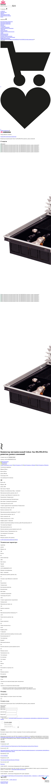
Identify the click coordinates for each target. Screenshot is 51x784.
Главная (2, 136)
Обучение (17, 759)
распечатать (6, 461)
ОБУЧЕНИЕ (3, 39)
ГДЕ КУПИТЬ (22, 39)
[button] (3, 462)
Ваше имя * (2, 708)
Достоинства (3, 711)
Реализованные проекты (26, 746)
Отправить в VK (19, 465)
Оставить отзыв (12, 457)
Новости (36, 746)
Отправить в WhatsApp (43, 465)
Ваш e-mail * (3, 709)
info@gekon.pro (12, 775)
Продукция (3, 750)
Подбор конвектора (29, 39)
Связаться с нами (4, 782)
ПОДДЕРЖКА (9, 39)
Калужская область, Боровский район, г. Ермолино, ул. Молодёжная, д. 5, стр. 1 (32, 775)
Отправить (3, 729)
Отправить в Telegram (30, 465)
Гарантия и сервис (10, 750)
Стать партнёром (4, 755)
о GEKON (2, 746)
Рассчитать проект (18, 750)
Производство (8, 746)
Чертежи (9, 759)
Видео (33, 746)
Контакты (2, 764)
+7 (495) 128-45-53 (4, 775)
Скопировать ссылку (7, 465)
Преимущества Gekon (16, 746)
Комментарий (3, 716)
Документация (3, 759)
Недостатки (2, 714)
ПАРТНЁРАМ (16, 39)
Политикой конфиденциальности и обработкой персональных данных (15, 737)
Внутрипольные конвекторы (10, 136)
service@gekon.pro (4, 781)
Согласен (3, 741)
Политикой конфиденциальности (19, 769)
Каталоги (13, 759)
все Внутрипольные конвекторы (7, 539)
